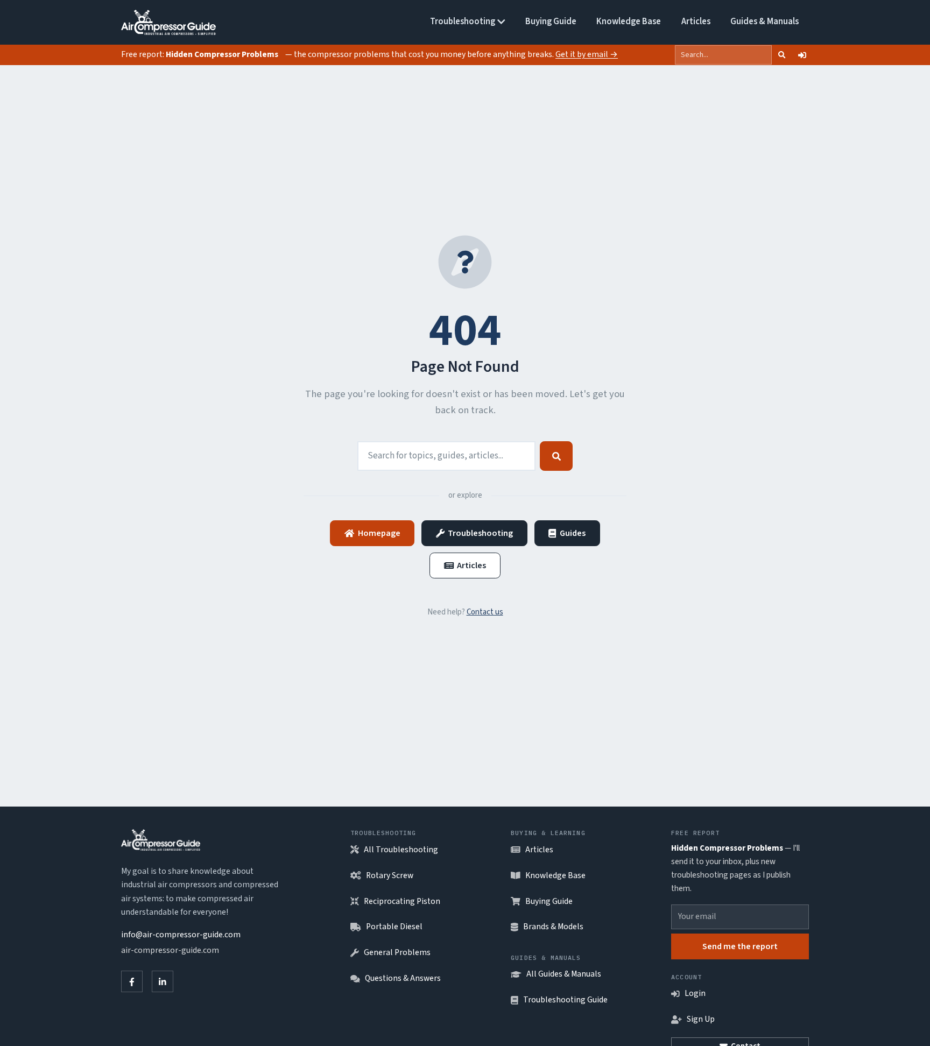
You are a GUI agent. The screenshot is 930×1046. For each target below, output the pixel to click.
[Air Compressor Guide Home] (168, 23)
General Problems (397, 952)
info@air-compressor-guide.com (181, 935)
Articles (695, 21)
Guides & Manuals (764, 21)
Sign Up (701, 1019)
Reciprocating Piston (402, 901)
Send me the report (740, 946)
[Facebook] (132, 981)
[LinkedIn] (162, 981)
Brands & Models (553, 926)
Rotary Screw (389, 875)
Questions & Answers (403, 978)
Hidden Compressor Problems (222, 54)
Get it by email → (586, 54)
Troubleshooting (462, 21)
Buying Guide (550, 21)
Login (695, 993)
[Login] (802, 55)
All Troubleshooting (401, 850)
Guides (573, 533)
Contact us (485, 612)
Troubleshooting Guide (565, 1000)
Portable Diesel (394, 926)
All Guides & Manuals (563, 974)
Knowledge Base (628, 21)
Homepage (379, 533)
